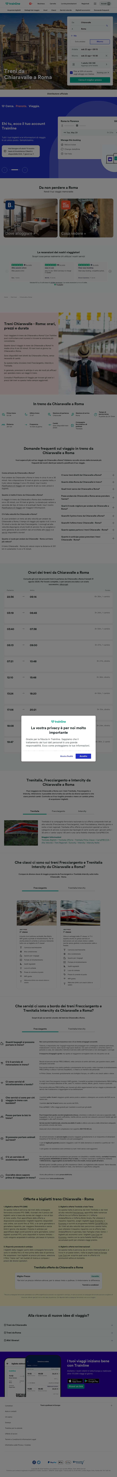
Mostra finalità (66, 756)
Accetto (83, 756)
